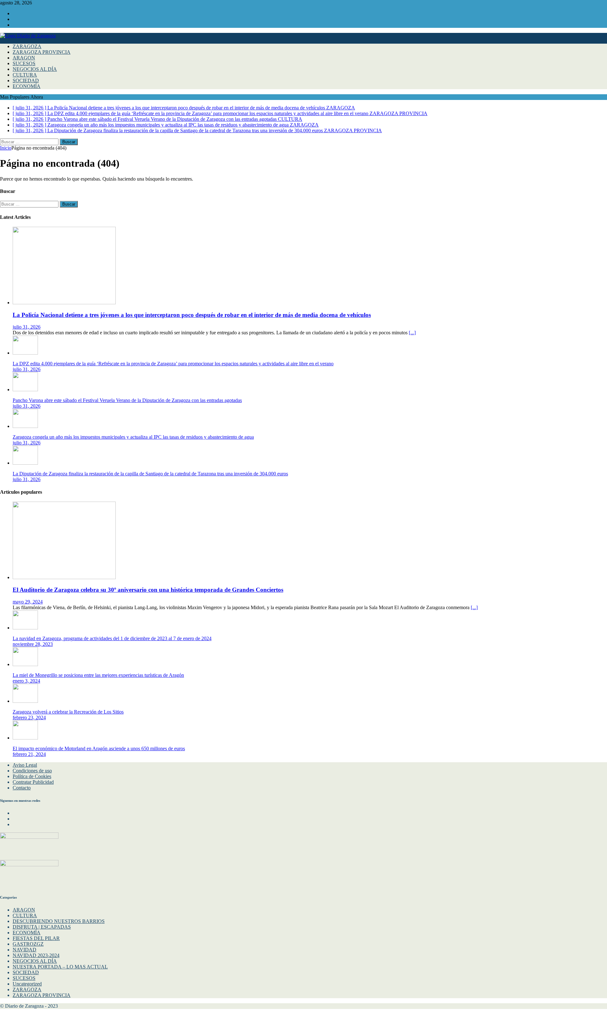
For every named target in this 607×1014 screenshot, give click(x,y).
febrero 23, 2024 (29, 717)
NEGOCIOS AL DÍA (35, 69)
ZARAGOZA (27, 46)
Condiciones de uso (32, 770)
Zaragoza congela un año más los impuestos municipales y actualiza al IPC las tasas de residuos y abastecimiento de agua (133, 437)
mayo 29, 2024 (28, 601)
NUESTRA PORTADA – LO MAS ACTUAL (60, 966)
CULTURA (25, 74)
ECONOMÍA (26, 86)
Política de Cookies (32, 776)
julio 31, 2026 (26, 327)
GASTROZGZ (28, 944)
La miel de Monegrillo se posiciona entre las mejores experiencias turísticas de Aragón (98, 675)
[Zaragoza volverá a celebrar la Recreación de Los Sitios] (25, 701)
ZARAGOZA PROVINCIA (42, 52)
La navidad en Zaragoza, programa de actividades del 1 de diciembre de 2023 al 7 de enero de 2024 (112, 638)
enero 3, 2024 (26, 680)
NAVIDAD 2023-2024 (36, 955)
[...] (412, 332)
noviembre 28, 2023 (33, 644)
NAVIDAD (24, 949)
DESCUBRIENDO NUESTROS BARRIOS (59, 921)
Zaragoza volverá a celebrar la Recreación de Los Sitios (68, 711)
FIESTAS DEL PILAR (36, 938)
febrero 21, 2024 (29, 754)
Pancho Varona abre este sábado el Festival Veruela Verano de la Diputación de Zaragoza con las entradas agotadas (127, 400)
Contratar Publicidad (33, 782)
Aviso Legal (25, 765)
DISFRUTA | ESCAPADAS (42, 927)
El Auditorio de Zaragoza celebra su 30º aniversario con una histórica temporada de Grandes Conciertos (148, 589)
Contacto (22, 787)
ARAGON (24, 57)
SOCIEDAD (26, 80)
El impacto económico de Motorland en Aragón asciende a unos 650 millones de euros (99, 748)
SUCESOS (24, 63)
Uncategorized (27, 983)
